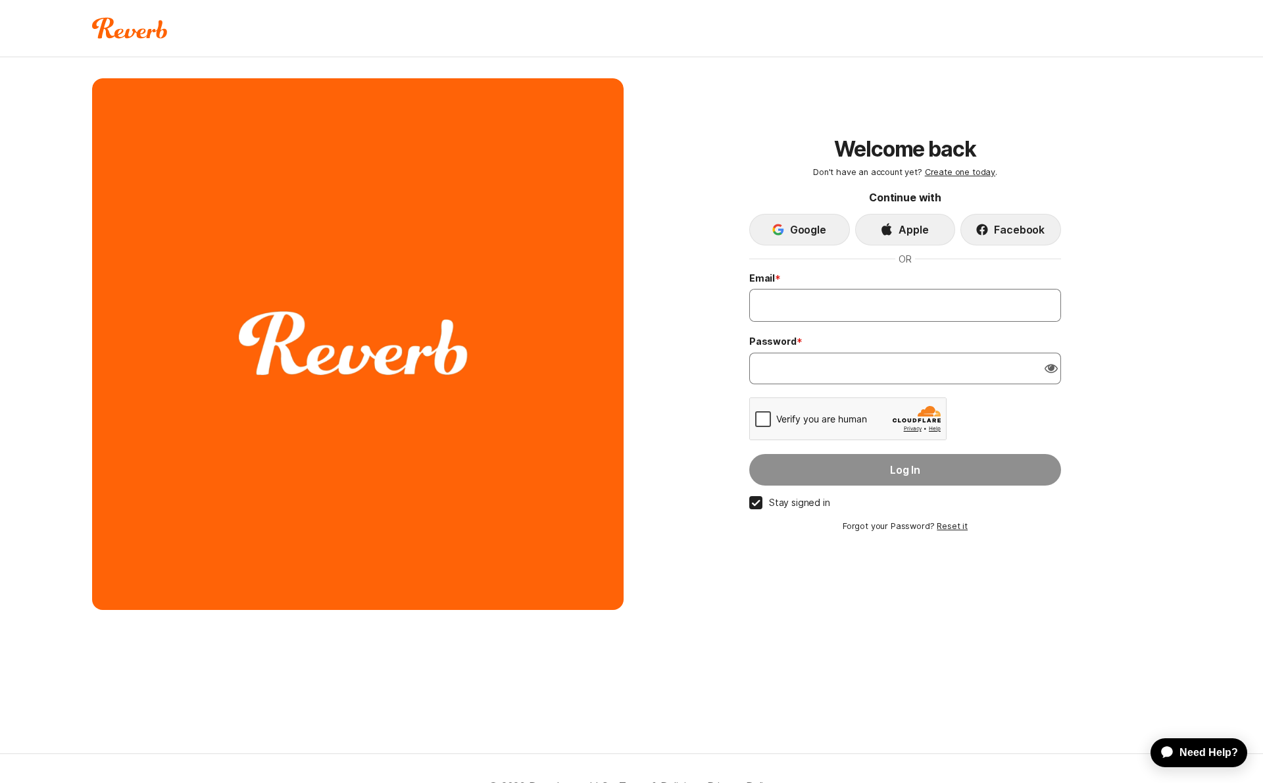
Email (762, 278)
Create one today (960, 172)
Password (773, 341)
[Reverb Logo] (130, 28)
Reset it (952, 526)
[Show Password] (1051, 368)
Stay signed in (799, 502)
